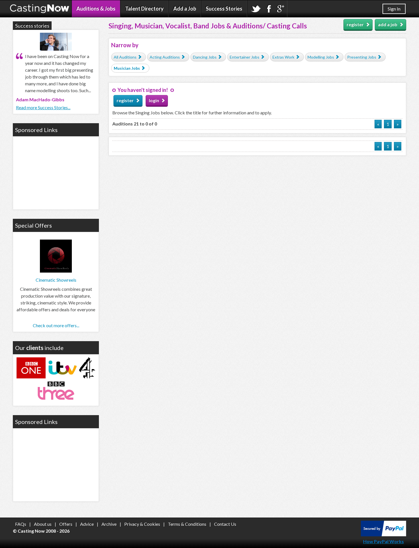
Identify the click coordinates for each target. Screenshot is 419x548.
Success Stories (224, 8)
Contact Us (225, 524)
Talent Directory (144, 8)
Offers (65, 524)
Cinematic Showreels (56, 280)
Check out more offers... (56, 325)
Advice (87, 524)
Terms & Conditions (187, 524)
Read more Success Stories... (43, 107)
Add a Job (184, 8)
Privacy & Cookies (142, 524)
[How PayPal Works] (383, 534)
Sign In (394, 8)
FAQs (20, 524)
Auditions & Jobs (95, 8)
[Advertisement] (56, 172)
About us (43, 524)
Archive (109, 524)
